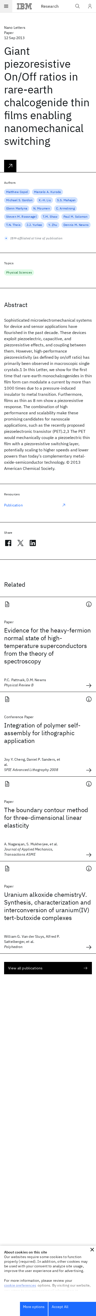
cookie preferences (20, 1285)
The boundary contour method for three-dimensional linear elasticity (46, 817)
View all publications (25, 968)
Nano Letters (14, 27)
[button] (92, 1249)
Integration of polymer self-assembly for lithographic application (42, 732)
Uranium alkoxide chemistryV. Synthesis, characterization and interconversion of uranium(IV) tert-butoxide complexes (47, 906)
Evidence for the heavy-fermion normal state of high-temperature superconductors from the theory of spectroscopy (47, 645)
